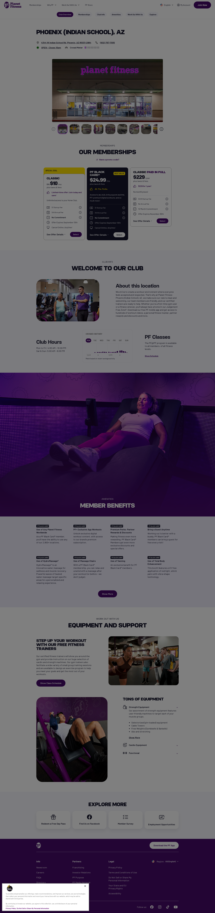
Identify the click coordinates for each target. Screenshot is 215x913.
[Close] (85, 886)
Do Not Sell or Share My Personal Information (33, 908)
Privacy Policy (11, 908)
